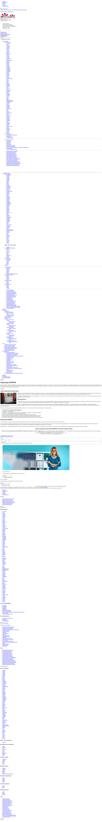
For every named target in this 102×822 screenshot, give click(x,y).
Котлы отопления (8, 174)
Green (8, 80)
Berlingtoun (9, 53)
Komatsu (8, 93)
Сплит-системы (9, 148)
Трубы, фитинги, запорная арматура (8, 317)
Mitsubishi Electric (10, 100)
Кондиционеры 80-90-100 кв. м (12, 157)
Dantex (8, 65)
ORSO (8, 208)
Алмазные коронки (10, 356)
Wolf (7, 222)
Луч (7, 233)
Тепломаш (9, 259)
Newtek (8, 103)
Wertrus (8, 221)
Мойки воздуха (9, 136)
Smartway (8, 119)
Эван (8, 241)
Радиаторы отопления (7, 376)
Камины (6, 265)
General (8, 77)
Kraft (8, 92)
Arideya (8, 178)
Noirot (8, 261)
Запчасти (8, 360)
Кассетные (9, 142)
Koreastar (8, 201)
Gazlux (8, 194)
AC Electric (9, 43)
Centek (8, 57)
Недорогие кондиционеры (11, 152)
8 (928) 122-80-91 (3, 32)
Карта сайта (64, 486)
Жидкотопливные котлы (11, 304)
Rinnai (8, 210)
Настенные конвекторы (9, 274)
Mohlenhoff (9, 255)
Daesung (8, 187)
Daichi (8, 63)
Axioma (8, 51)
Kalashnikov (5, 558)
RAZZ (8, 109)
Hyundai (8, 86)
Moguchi (8, 205)
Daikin (8, 64)
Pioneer (8, 107)
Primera (8, 106)
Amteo (4, 671)
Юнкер (8, 242)
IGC (7, 87)
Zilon (8, 263)
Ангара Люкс (9, 224)
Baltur (8, 181)
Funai (8, 76)
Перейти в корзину (17, 9)
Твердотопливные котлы (11, 292)
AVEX (8, 50)
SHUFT (8, 118)
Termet (8, 216)
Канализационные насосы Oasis (12, 326)
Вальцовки (9, 363)
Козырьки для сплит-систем (8, 628)
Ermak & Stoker (9, 191)
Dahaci (8, 61)
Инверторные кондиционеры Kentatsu (14, 163)
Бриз (7, 254)
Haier (8, 81)
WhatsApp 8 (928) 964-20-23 (5, 34)
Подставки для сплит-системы (12, 353)
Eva (7, 250)
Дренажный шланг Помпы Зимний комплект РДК (14, 373)
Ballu (8, 52)
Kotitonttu (8, 202)
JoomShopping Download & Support (6, 436)
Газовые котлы (9, 298)
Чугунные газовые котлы (11, 301)
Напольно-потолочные (11, 145)
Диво (8, 228)
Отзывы (4, 491)
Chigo (8, 59)
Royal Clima (9, 115)
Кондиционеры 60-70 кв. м (12, 156)
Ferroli (8, 192)
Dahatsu (8, 62)
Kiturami (8, 200)
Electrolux (8, 190)
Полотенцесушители (10, 290)
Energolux (8, 68)
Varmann (8, 249)
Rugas (8, 211)
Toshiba (8, 124)
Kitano (8, 91)
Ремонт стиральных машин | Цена (11, 348)
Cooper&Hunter (9, 60)
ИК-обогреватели (8, 284)
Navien (8, 206)
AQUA (8, 48)
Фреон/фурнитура (10, 370)
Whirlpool (8, 129)
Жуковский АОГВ (10, 230)
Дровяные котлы (10, 297)
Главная (4, 374)
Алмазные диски (10, 357)
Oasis (8, 104)
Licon (8, 253)
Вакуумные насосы (10, 361)
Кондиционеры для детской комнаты (13, 158)
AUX (8, 49)
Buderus (8, 185)
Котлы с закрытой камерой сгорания (13, 307)
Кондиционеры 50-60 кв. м (12, 155)
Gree (7, 79)
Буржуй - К (9, 226)
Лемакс (8, 232)
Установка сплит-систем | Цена (10, 344)
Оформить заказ (24, 9)
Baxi (7, 182)
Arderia (8, 177)
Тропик (8, 260)
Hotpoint (8, 85)
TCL (7, 121)
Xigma (8, 130)
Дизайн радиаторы (6, 798)
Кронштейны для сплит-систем (8, 627)
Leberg (8, 95)
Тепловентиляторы (8, 280)
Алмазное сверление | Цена (10, 349)
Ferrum (8, 73)
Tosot (8, 125)
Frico (8, 262)
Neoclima (8, 102)
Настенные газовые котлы (11, 291)
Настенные (9, 140)
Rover (8, 114)
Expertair (8, 71)
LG (7, 97)
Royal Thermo (9, 112)
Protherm (8, 209)
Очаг (8, 237)
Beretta (8, 183)
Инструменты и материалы (10, 352)
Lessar (8, 96)
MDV (8, 98)
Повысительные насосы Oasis (12, 335)
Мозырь (8, 236)
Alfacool (4, 515)
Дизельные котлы (10, 299)
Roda (3, 579)
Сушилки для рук (10, 137)
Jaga (7, 252)
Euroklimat (9, 70)
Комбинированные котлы (11, 305)
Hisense (8, 83)
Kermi (8, 257)
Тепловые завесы (8, 258)
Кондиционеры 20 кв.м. (11, 153)
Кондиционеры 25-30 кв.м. (7, 652)
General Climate (9, 78)
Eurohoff (8, 69)
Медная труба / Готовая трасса (12, 367)
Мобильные (9, 144)
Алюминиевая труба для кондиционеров (14, 368)
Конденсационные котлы (11, 296)
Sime (7, 213)
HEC (8, 82)
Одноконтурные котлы (11, 303)
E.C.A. (8, 189)
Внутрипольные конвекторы (10, 247)
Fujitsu (8, 75)
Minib (8, 248)
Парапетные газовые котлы (12, 293)
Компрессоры (9, 372)
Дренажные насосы (10, 330)
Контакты (4, 493)
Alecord (8, 47)
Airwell (4, 514)
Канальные (9, 141)
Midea (8, 99)
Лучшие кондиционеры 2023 (12, 160)
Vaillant (8, 270)
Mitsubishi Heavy (10, 101)
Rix (3, 578)
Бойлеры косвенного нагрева (12, 273)
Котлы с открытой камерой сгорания (13, 306)
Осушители (9, 135)
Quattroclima (9, 108)
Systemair (8, 120)
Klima (8, 256)
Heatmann (8, 251)
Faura (8, 72)
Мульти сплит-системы (11, 146)
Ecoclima (8, 66)
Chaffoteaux (9, 186)
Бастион (8, 225)
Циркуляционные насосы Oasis (12, 322)
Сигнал (4, 735)
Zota (7, 223)
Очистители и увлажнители (12, 134)
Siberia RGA (9, 212)
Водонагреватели (8, 267)
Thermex (8, 122)
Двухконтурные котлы (11, 302)
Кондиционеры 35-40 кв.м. (7, 653)
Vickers (8, 128)
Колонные (9, 143)
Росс (7, 239)
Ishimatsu (8, 88)
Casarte (8, 56)
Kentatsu (8, 90)
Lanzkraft (8, 94)
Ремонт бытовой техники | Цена (10, 347)
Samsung (8, 117)
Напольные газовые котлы (11, 295)
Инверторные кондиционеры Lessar (13, 162)
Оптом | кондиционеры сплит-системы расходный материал (18, 147)
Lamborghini (9, 203)
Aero (7, 44)
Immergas (4, 692)
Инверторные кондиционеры (12, 151)
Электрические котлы (11, 294)
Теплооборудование (10, 308)
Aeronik (8, 45)
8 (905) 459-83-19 (3, 33)
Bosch (8, 54)
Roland (4, 580)
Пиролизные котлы (10, 300)
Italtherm (4, 693)
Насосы (6, 318)
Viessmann (4, 715)
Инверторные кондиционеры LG (13, 164)
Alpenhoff (4, 670)
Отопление (5, 375)
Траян (4, 736)
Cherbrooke (9, 58)
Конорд (8, 231)
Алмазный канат (10, 359)
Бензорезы (9, 358)
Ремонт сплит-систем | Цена (10, 345)
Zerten (4, 600)
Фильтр (2, 379)
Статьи (4, 492)
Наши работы (5, 490)
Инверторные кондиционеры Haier (13, 165)
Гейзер (8, 227)
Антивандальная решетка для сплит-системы (15, 355)
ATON (8, 180)
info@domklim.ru (45, 487)
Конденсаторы (9, 371)
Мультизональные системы (12, 149)
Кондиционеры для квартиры (12, 159)
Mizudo (8, 204)
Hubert (8, 196)
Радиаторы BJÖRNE (10, 314)
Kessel (8, 199)
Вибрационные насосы (11, 340)
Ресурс (8, 238)
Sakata (8, 116)
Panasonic (8, 105)
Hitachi (8, 84)
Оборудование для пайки (11, 364)
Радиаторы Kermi (10, 315)
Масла (8, 369)
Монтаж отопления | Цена (9, 350)
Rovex (8, 113)
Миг (7, 234)
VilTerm (8, 220)
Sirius (8, 214)
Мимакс (8, 235)
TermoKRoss (9, 217)
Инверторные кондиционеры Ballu (13, 161)
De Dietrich (9, 188)
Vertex (8, 127)
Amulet (8, 176)
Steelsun (8, 215)
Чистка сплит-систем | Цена (10, 346)
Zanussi (8, 131)
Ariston (8, 179)
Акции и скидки (6, 494)
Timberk (8, 123)
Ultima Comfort (9, 126)
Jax (3, 557)
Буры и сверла (9, 366)
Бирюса (4, 601)
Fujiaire (8, 74)
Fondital (8, 193)
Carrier (8, 55)
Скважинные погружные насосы (10, 337)
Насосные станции (10, 327)
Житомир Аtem (9, 229)
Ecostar (4, 535)
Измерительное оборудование (12, 365)
